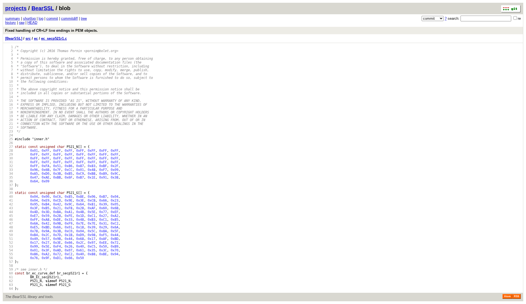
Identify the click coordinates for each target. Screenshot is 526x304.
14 (9, 97)
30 (9, 158)
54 (9, 250)
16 (9, 105)
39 (9, 193)
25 (9, 139)
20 (9, 120)
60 (9, 273)
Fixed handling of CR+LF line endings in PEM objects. (51, 30)
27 (9, 147)
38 (9, 189)
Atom (507, 296)
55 (9, 254)
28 (9, 151)
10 (9, 82)
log (41, 18)
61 (9, 277)
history (10, 23)
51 (9, 239)
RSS (516, 296)
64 (9, 289)
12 (9, 89)
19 (9, 116)
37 (9, 185)
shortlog (29, 18)
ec (36, 38)
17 (9, 108)
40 (9, 197)
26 (9, 143)
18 (9, 112)
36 (9, 181)
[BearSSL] (13, 38)
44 (9, 212)
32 (9, 166)
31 (9, 162)
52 (9, 243)
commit (52, 18)
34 (9, 174)
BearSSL (43, 8)
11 (9, 85)
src (28, 38)
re (519, 18)
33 (9, 170)
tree (84, 18)
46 (9, 220)
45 (9, 216)
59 (9, 269)
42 (9, 204)
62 (9, 281)
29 (9, 154)
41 (9, 200)
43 (9, 208)
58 (9, 266)
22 (9, 128)
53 (9, 246)
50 (9, 235)
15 (9, 101)
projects (16, 8)
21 (9, 124)
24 (9, 135)
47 (9, 223)
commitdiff (69, 18)
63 (9, 285)
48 (9, 227)
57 (9, 262)
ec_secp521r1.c (54, 38)
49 (9, 231)
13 (9, 93)
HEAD (32, 23)
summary (12, 18)
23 (9, 131)
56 (9, 258)
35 (9, 177)
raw (21, 23)
